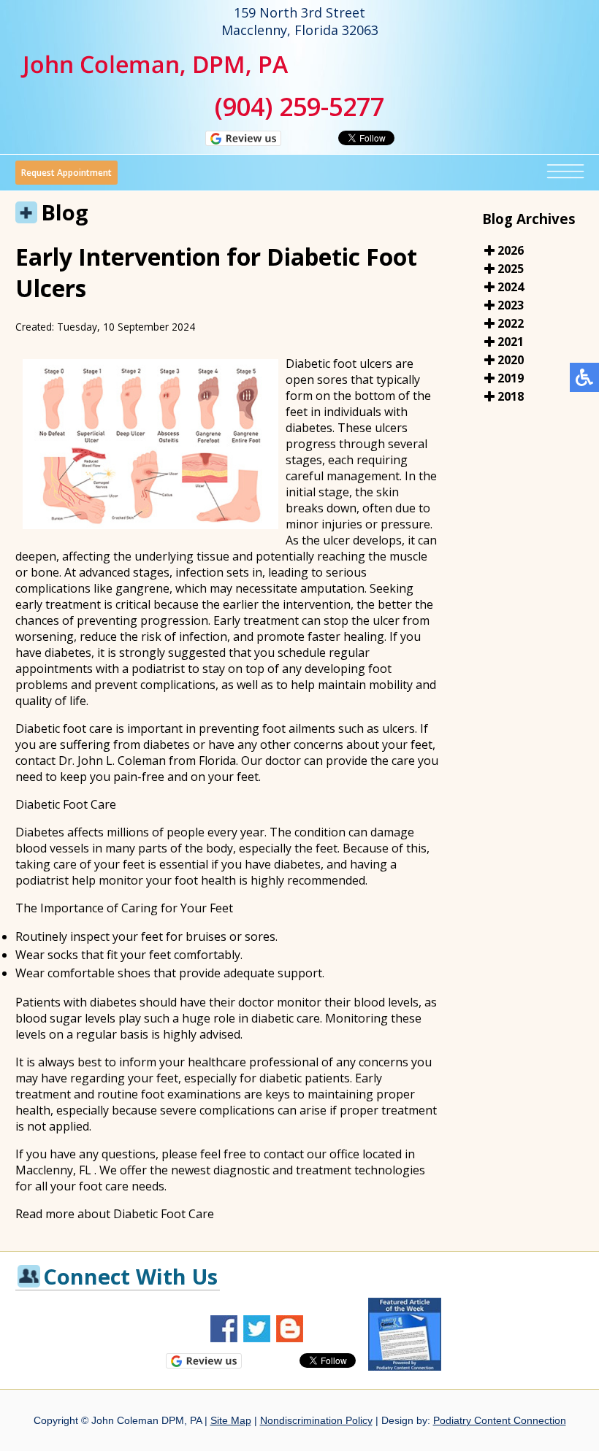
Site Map (230, 1420)
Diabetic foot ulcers (340, 363)
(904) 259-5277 (299, 106)
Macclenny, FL (53, 1170)
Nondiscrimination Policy (316, 1420)
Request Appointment (66, 172)
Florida (217, 761)
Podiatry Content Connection (499, 1420)
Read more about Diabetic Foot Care (114, 1214)
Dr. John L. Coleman (112, 761)
